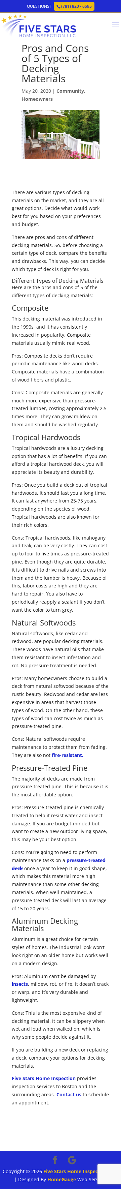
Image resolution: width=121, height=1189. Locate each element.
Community (70, 91)
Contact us (68, 1094)
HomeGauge (61, 1179)
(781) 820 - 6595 (76, 6)
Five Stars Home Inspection (44, 1078)
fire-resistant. (67, 755)
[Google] (72, 1160)
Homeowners (37, 99)
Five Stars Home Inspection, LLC (80, 1171)
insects (20, 984)
